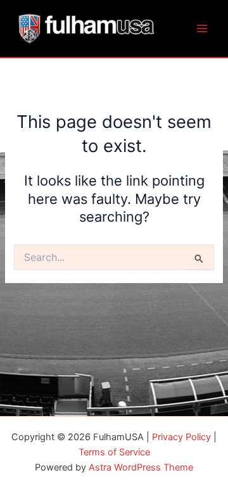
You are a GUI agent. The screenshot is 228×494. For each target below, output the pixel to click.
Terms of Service (114, 452)
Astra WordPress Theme (141, 467)
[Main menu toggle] (202, 28)
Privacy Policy (181, 437)
